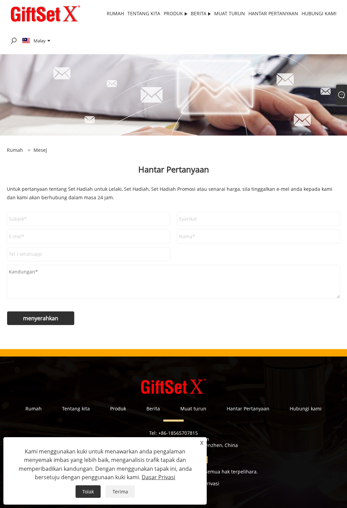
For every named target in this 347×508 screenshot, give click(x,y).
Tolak (88, 491)
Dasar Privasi (158, 477)
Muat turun (193, 408)
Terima (120, 491)
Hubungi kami (306, 408)
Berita (153, 408)
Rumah (33, 408)
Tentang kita (76, 408)
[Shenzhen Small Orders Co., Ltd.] (45, 13)
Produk (118, 408)
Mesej (40, 150)
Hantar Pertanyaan (248, 408)
